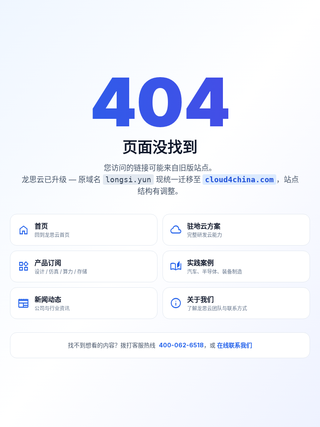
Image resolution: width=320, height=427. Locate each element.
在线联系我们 (234, 345)
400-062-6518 (181, 345)
